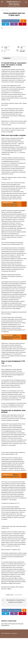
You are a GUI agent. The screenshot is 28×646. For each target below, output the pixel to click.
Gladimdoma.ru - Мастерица (14, 3)
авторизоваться (5, 625)
